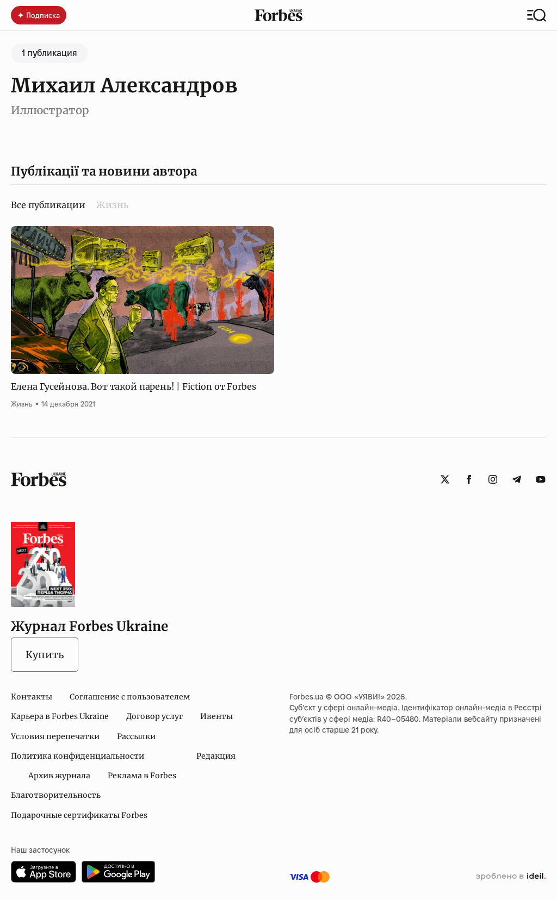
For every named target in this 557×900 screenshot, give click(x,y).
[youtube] (541, 479)
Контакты (31, 697)
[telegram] (517, 479)
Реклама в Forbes (142, 775)
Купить (45, 654)
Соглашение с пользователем (130, 697)
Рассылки (136, 736)
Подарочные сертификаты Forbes (79, 815)
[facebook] (469, 479)
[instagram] (493, 479)
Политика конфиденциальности (77, 756)
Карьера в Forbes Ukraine (60, 716)
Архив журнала (59, 775)
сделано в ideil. (510, 876)
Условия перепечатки (55, 736)
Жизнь (112, 204)
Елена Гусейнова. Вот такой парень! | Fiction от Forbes (133, 386)
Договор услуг (154, 716)
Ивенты (216, 716)
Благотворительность (56, 795)
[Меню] (536, 15)
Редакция (216, 756)
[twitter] (445, 479)
